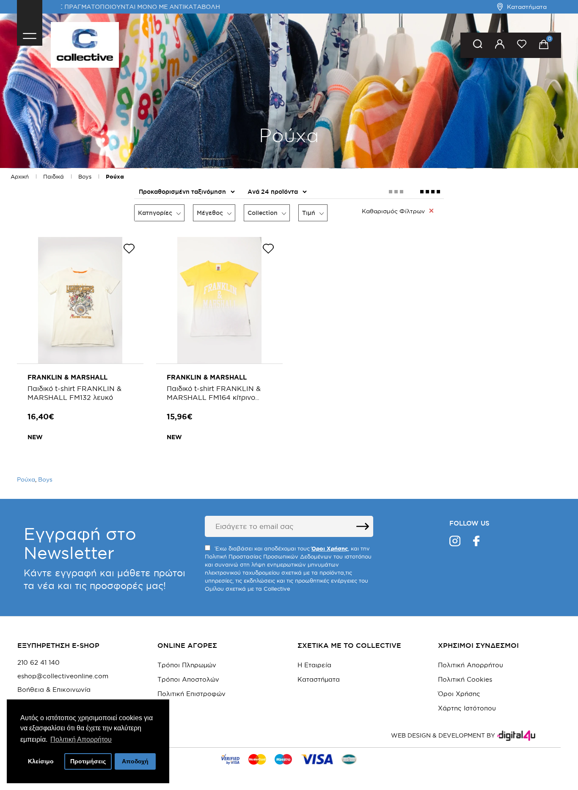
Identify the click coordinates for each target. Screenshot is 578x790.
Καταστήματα (527, 6)
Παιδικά (53, 176)
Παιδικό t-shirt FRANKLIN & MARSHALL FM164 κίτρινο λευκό (214, 397)
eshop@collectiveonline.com (62, 676)
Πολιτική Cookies (465, 679)
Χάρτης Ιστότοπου (467, 708)
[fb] (476, 542)
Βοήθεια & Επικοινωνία (54, 689)
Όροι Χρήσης (459, 693)
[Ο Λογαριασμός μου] (499, 45)
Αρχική (20, 176)
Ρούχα (115, 176)
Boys (84, 176)
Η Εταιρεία (314, 665)
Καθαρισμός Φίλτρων (393, 211)
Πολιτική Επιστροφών (191, 693)
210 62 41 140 (38, 662)
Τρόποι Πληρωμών (186, 665)
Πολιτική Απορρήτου (470, 665)
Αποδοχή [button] (135, 761)
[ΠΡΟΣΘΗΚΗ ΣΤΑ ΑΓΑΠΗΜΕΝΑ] (129, 250)
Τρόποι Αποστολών (188, 679)
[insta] (454, 542)
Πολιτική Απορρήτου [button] (81, 739)
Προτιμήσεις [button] (88, 761)
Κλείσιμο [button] (41, 761)
